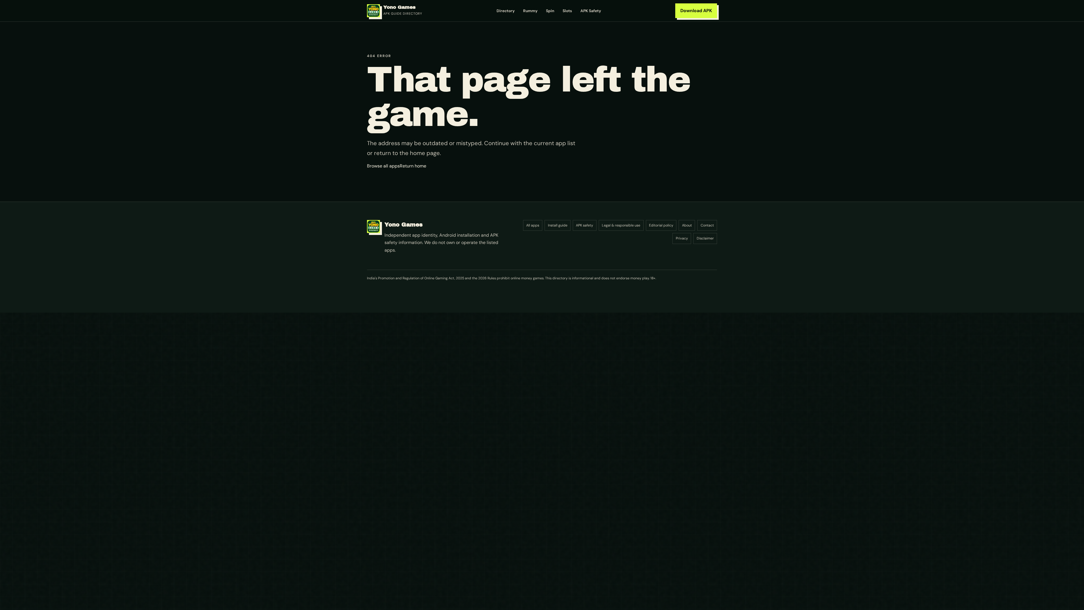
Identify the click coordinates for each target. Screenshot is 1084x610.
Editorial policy (661, 225)
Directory (506, 10)
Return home (413, 166)
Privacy (682, 238)
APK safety (584, 225)
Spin (550, 10)
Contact (707, 225)
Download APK (696, 11)
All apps (532, 225)
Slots (567, 10)
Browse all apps (383, 166)
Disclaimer (705, 238)
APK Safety (590, 10)
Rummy (530, 10)
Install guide (557, 225)
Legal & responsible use (621, 225)
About (687, 225)
